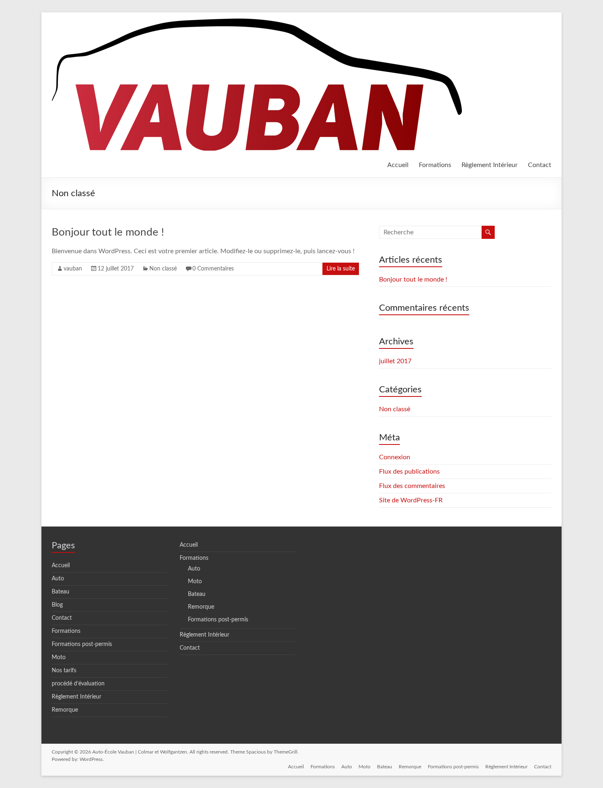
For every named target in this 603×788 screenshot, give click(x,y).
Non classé (163, 269)
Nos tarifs (64, 670)
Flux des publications (409, 471)
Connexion (394, 457)
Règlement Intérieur (489, 165)
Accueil (398, 165)
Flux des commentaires (412, 486)
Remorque (65, 710)
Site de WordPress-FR (411, 500)
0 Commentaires (213, 269)
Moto (59, 657)
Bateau (60, 592)
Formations (435, 165)
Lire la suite (341, 269)
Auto (58, 579)
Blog (57, 605)
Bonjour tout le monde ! (108, 232)
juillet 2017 (395, 361)
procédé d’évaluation (78, 684)
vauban (73, 269)
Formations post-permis (82, 644)
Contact (539, 165)
